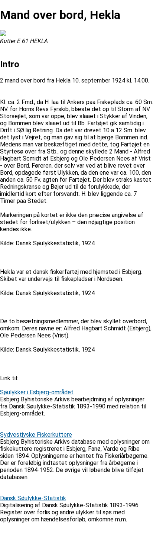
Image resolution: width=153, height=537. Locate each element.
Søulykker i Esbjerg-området (37, 392)
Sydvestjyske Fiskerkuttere (36, 434)
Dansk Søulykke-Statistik (33, 498)
